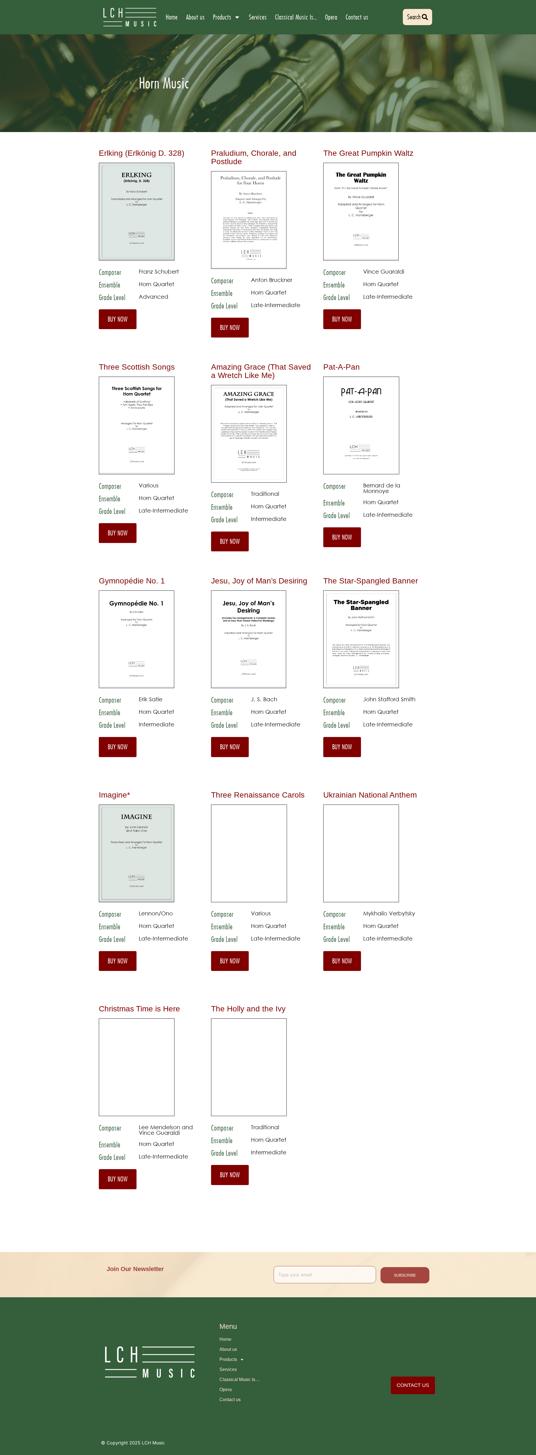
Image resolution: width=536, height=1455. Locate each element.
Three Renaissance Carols (258, 795)
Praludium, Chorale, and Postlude (253, 157)
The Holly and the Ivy (248, 1008)
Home (172, 17)
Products (222, 17)
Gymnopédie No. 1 (132, 580)
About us (195, 17)
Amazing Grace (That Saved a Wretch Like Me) (261, 371)
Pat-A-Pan (341, 367)
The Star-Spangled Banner (370, 580)
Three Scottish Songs (137, 367)
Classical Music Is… (296, 17)
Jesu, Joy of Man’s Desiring (259, 580)
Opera (331, 17)
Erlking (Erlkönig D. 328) (141, 153)
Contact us (357, 17)
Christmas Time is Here (139, 1008)
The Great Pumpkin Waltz (368, 153)
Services (258, 17)
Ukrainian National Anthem (370, 795)
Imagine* (114, 795)
